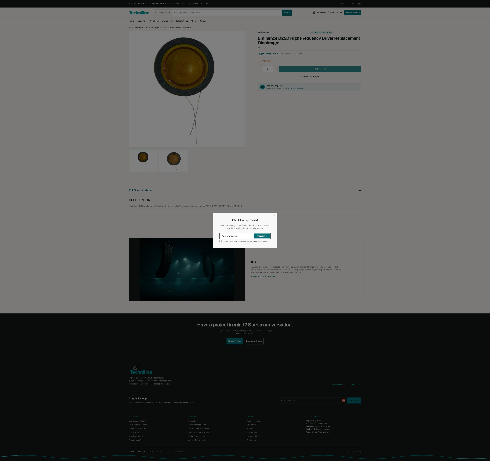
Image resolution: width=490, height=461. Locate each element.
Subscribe (262, 236)
